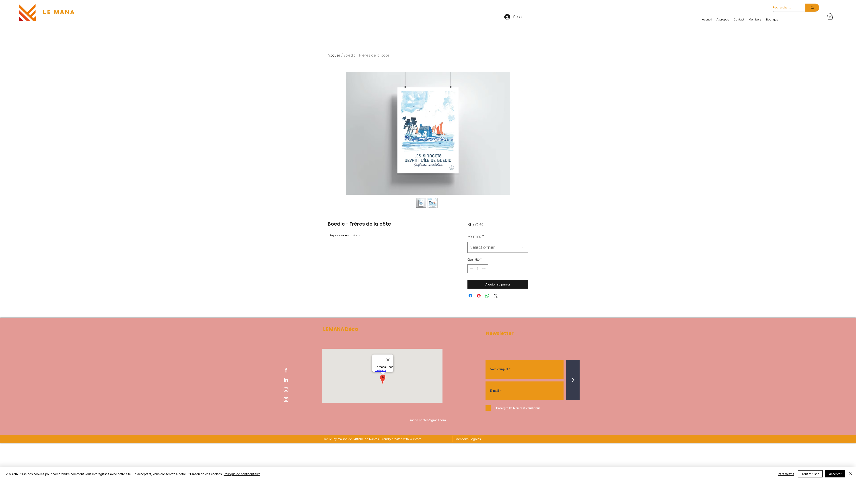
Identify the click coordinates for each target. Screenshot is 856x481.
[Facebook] (286, 370)
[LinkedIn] (286, 380)
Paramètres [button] (786, 474)
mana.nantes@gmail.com (428, 420)
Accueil (334, 55)
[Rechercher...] (812, 8)
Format (475, 236)
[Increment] (484, 269)
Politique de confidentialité (242, 474)
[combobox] (497, 247)
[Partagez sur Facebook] (470, 295)
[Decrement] (471, 269)
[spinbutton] (477, 269)
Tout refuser (810, 474)
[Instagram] (286, 390)
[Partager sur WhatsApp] (487, 295)
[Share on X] (495, 295)
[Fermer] (850, 473)
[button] (830, 16)
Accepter (835, 474)
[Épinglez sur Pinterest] (479, 295)
